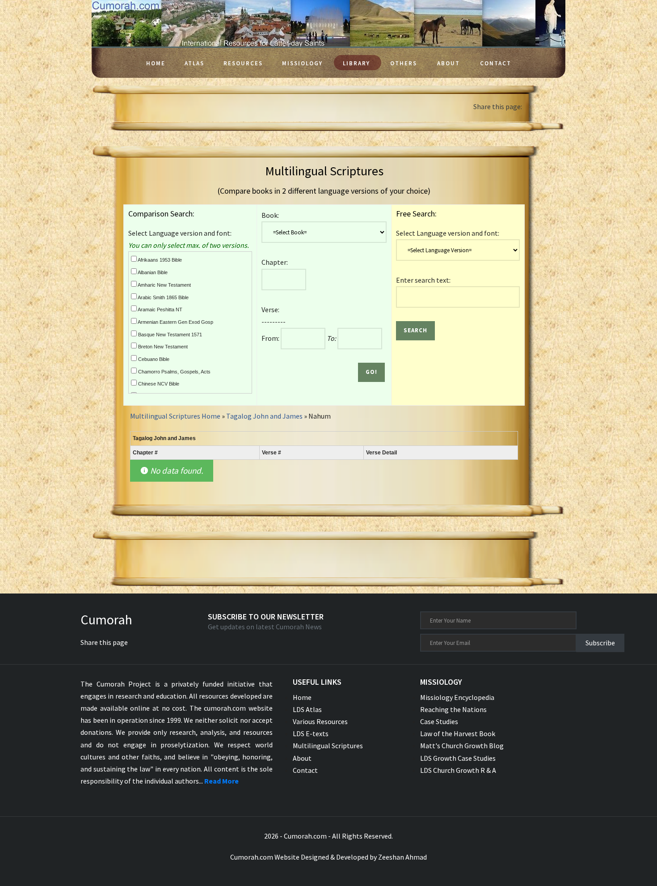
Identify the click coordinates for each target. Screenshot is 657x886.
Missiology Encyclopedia (457, 697)
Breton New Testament (162, 346)
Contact (495, 63)
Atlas (194, 63)
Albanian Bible (152, 272)
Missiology (302, 63)
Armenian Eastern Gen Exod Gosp (175, 322)
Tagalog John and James (265, 415)
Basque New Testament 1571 (169, 334)
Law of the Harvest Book (457, 733)
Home (155, 63)
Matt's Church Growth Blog (462, 745)
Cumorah (106, 619)
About (448, 63)
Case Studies (439, 721)
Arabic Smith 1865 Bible (163, 297)
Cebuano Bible (153, 359)
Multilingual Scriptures (328, 745)
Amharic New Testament (164, 285)
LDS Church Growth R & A (458, 770)
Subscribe (600, 642)
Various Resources (320, 721)
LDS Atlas (307, 709)
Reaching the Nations (453, 709)
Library (356, 63)
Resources (243, 63)
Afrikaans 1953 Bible (159, 260)
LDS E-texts (310, 733)
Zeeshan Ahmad (402, 856)
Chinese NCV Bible (158, 383)
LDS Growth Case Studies (458, 758)
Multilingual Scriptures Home (175, 415)
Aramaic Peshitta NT (159, 309)
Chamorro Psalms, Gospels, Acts (174, 371)
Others (403, 63)
